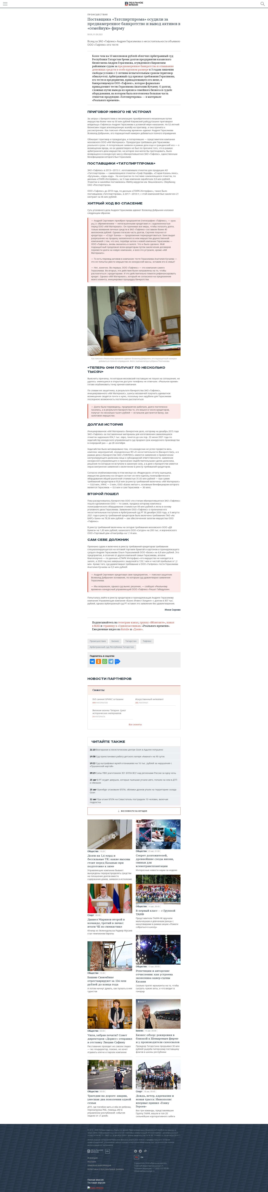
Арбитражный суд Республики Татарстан (112, 646)
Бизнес (115, 641)
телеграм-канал (128, 622)
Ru (136, 1157)
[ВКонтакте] (92, 661)
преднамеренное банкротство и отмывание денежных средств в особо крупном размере (133, 67)
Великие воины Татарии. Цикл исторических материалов (109, 713)
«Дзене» (137, 629)
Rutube (125, 629)
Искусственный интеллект (149, 701)
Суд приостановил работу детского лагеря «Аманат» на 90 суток (127, 756)
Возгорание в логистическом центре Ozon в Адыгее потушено (126, 749)
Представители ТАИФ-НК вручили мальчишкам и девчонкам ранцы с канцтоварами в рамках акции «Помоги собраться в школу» (157, 918)
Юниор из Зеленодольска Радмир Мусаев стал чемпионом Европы (109, 926)
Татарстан (130, 641)
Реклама (91, 1162)
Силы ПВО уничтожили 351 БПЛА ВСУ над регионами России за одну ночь (133, 773)
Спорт (90, 915)
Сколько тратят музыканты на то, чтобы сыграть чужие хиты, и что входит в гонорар (157, 981)
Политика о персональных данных (105, 1169)
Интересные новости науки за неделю (156, 863)
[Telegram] (110, 661)
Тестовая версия (96, 1182)
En (142, 1157)
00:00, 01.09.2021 (95, 34)
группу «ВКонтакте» (152, 622)
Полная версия (95, 1179)
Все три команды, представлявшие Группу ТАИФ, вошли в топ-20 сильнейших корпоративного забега (155, 1106)
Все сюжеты (135, 724)
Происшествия (97, 14)
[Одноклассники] (98, 661)
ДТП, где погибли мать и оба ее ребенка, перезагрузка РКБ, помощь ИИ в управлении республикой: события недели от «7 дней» (109, 1105)
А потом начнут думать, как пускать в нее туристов (109, 984)
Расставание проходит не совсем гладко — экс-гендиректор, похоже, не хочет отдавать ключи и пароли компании (109, 1043)
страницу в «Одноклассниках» (122, 626)
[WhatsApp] (104, 661)
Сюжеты (98, 690)
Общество (92, 851)
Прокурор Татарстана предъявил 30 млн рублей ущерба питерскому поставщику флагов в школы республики (158, 1043)
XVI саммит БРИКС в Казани (107, 701)
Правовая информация (99, 1165)
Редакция (92, 1158)
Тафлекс (147, 641)
